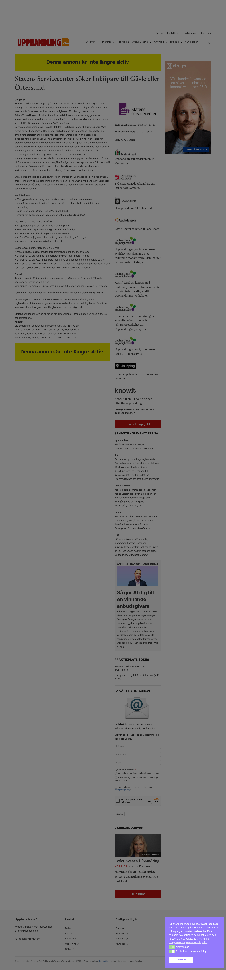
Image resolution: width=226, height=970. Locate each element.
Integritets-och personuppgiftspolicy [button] (188, 942)
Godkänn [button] (181, 959)
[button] (207, 959)
